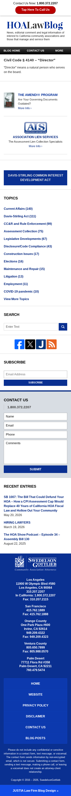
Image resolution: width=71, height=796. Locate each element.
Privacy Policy (35, 705)
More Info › (24, 108)
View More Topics (16, 299)
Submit (35, 469)
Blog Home (12, 50)
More (59, 50)
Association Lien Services (35, 137)
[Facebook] (19, 344)
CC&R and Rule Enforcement (28, 223)
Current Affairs (18, 208)
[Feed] (51, 344)
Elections (13, 261)
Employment (16, 284)
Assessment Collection (23, 231)
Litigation (13, 276)
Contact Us (35, 50)
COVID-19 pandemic (21, 291)
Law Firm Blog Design (34, 790)
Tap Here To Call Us (35, 9)
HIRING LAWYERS (17, 522)
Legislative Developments (25, 238)
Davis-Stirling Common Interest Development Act (35, 178)
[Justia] (41, 344)
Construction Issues (21, 253)
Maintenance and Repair (24, 269)
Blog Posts (35, 738)
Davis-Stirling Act (20, 216)
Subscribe (35, 382)
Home (35, 683)
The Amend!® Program (38, 95)
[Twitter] (30, 344)
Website (36, 694)
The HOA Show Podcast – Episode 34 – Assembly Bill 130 (32, 537)
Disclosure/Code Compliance (28, 246)
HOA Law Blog (35, 31)
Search (63, 327)
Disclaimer (35, 716)
